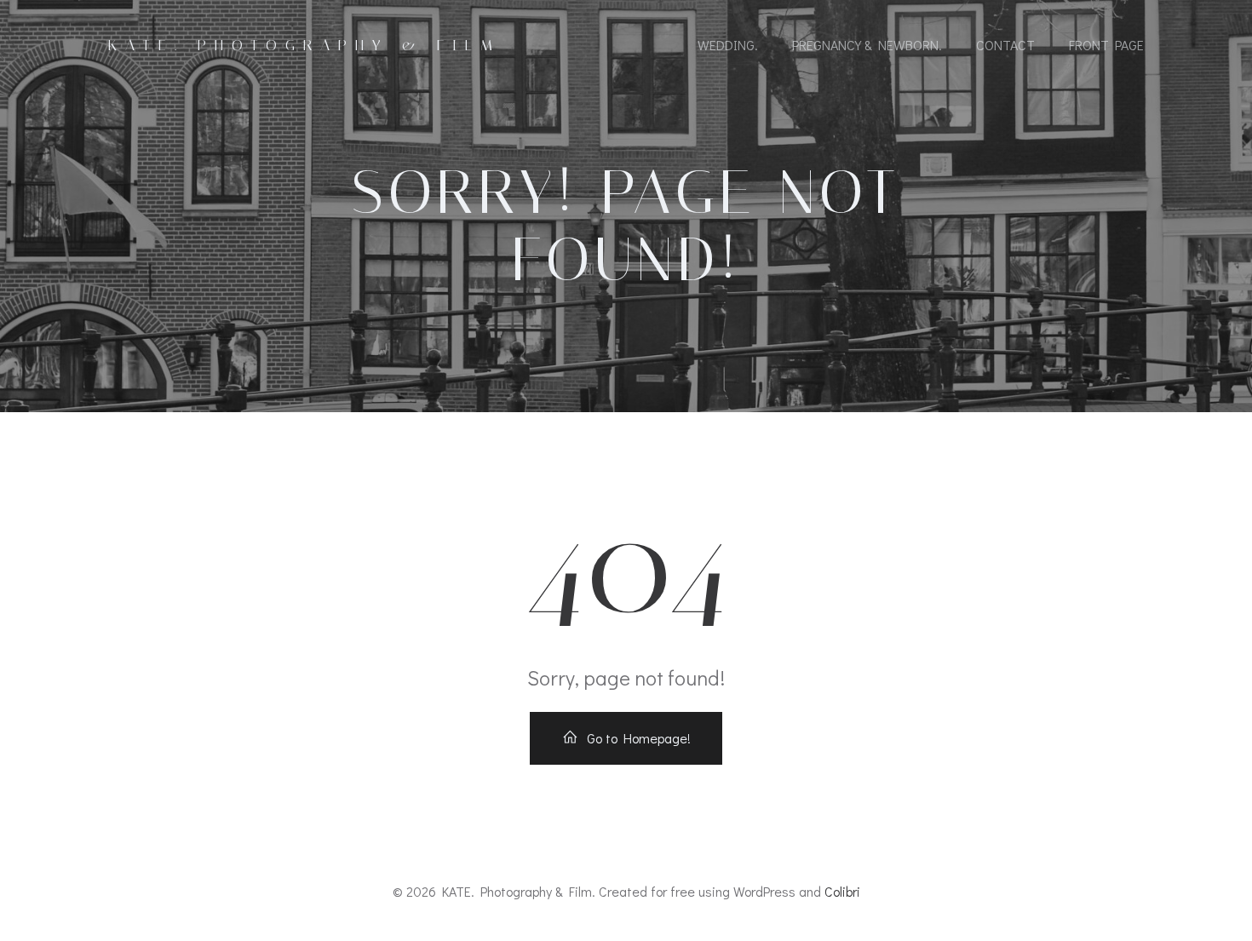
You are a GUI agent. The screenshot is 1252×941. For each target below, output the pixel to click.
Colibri (842, 891)
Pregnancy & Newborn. (867, 45)
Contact (1005, 45)
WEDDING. (728, 45)
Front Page (1106, 45)
